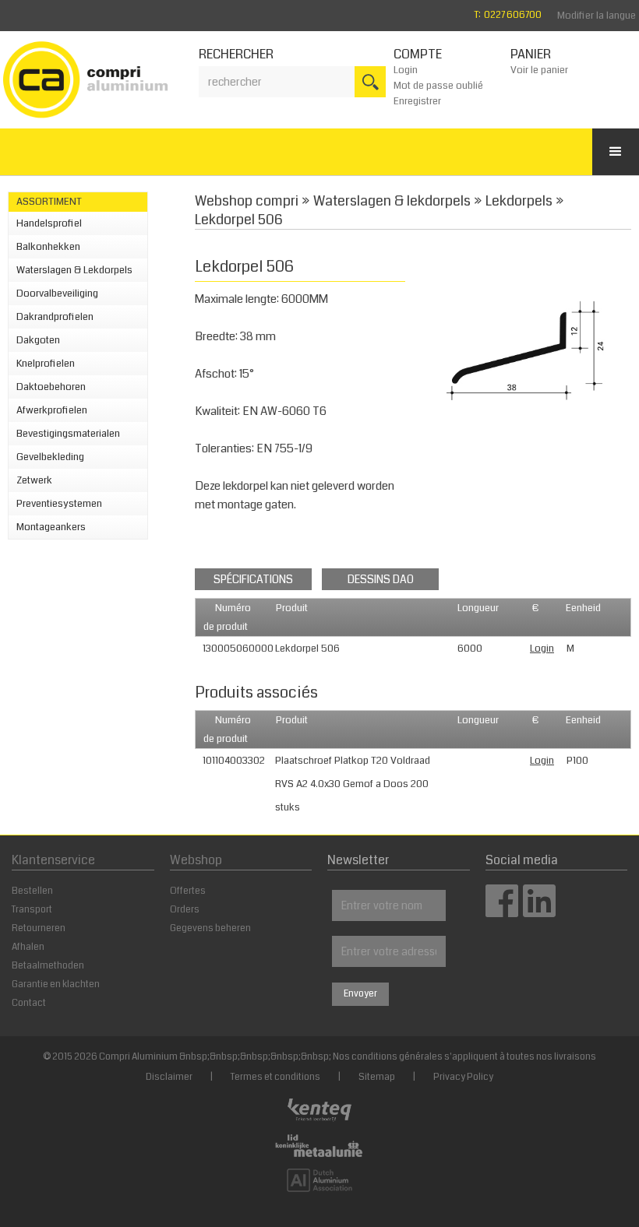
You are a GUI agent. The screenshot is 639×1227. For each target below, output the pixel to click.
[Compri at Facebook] (501, 912)
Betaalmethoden (48, 965)
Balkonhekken (48, 247)
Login (406, 70)
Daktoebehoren (51, 387)
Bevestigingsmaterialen (68, 434)
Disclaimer (169, 1077)
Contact (29, 1003)
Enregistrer (417, 101)
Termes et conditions (275, 1077)
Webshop (196, 860)
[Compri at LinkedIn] (539, 912)
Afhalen (28, 947)
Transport (32, 909)
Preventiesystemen (59, 504)
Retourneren (38, 928)
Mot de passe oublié (438, 86)
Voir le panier (539, 70)
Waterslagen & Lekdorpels (74, 270)
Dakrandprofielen (55, 317)
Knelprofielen (45, 364)
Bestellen (32, 891)
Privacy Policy (463, 1077)
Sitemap (376, 1077)
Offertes (188, 891)
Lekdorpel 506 (239, 219)
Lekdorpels (519, 201)
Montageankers (51, 527)
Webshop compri (246, 201)
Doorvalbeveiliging (57, 294)
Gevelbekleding (50, 457)
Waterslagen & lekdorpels (392, 201)
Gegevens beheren (210, 928)
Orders (184, 909)
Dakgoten (38, 340)
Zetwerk (34, 480)
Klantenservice (53, 860)
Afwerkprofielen (51, 410)
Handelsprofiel (49, 223)
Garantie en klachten (56, 984)
